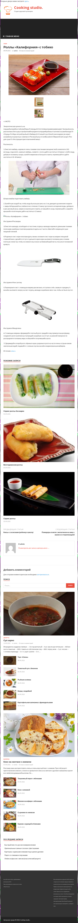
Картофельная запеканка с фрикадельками (35, 702)
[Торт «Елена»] (9, 664)
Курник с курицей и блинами (29, 824)
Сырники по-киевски (26, 812)
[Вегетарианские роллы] (39, 462)
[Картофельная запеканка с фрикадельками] (9, 709)
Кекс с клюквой (24, 790)
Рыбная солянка (24, 680)
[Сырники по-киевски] (9, 820)
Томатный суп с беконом (28, 668)
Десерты (6, 637)
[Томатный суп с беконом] (9, 675)
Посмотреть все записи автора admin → (33, 548)
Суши (5, 43)
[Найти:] (39, 585)
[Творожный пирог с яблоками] (9, 786)
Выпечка (6, 759)
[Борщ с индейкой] (9, 698)
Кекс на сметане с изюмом (17, 761)
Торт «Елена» (23, 657)
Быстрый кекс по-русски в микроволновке (20, 845)
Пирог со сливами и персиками (16, 855)
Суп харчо (8, 640)
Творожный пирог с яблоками (30, 778)
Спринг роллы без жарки (13, 411)
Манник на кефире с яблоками (30, 801)
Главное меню (12, 36)
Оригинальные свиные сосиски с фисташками (21, 848)
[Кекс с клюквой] (9, 797)
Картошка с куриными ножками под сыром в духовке (23, 852)
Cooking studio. (28, 7)
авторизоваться (43, 574)
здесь (26, 1)
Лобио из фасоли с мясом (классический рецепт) (22, 859)
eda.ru (13, 351)
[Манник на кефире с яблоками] (9, 808)
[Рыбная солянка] (9, 687)
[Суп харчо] (39, 636)
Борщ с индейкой (25, 691)
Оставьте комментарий (26, 51)
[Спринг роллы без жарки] (39, 409)
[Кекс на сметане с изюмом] (39, 757)
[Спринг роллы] (39, 516)
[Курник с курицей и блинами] (9, 831)
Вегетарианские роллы (13, 465)
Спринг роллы (9, 518)
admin (16, 51)
